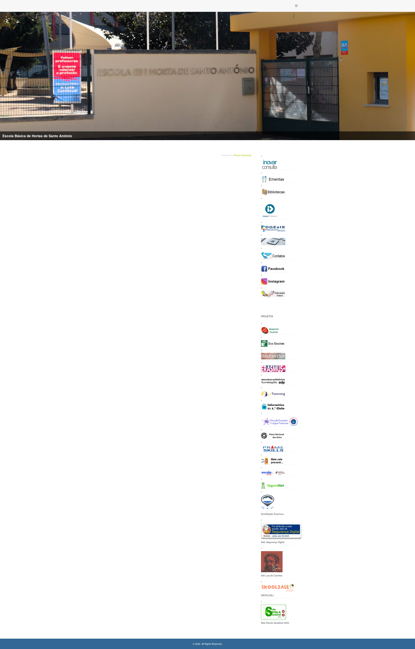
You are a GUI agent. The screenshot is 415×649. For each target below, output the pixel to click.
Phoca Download (242, 155)
